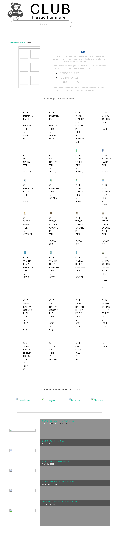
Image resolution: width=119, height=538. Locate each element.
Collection (13, 42)
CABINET (23, 42)
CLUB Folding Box (53, 441)
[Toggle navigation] (110, 11)
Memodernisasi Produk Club (60, 501)
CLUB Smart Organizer (56, 461)
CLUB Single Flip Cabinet (58, 421)
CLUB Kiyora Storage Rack (59, 481)
